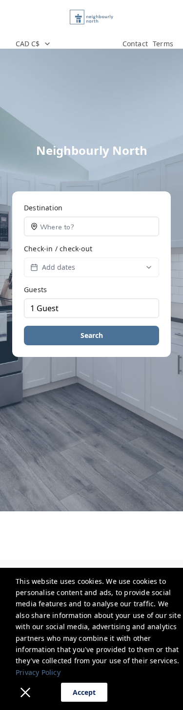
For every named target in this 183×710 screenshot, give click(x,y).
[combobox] (64, 44)
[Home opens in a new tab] (92, 17)
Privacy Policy (38, 672)
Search (92, 335)
